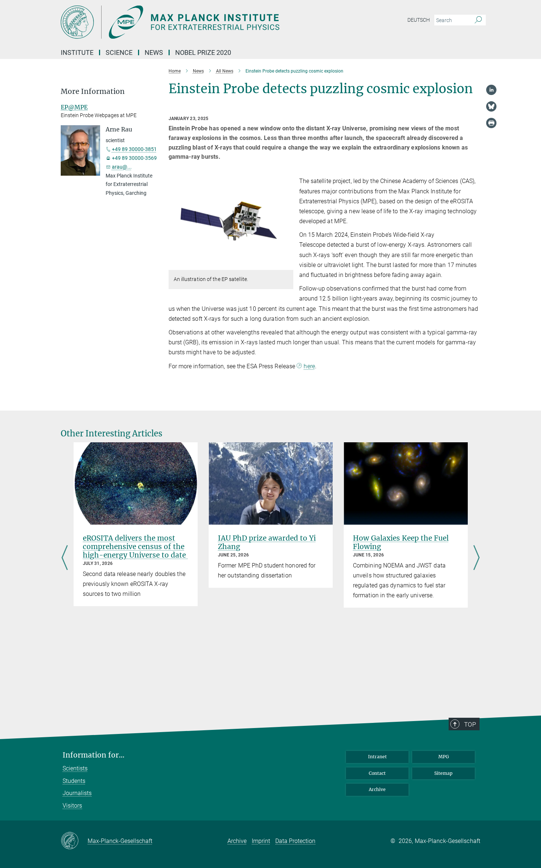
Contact (377, 773)
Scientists (75, 768)
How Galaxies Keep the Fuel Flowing (401, 542)
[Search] (478, 20)
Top (470, 724)
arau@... (122, 167)
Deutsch (418, 20)
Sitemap (443, 773)
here (309, 366)
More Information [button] (93, 91)
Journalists (77, 793)
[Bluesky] (491, 106)
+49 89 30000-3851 (134, 149)
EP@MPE (74, 107)
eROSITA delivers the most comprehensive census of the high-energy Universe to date (135, 546)
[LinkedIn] (491, 89)
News (154, 52)
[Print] (491, 123)
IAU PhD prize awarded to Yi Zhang (267, 542)
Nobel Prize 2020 (203, 52)
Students (74, 780)
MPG (443, 756)
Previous (64, 558)
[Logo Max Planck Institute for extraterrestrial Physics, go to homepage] (199, 22)
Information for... (93, 755)
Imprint (261, 840)
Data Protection (295, 840)
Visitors (72, 805)
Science (119, 52)
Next (476, 558)
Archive (377, 789)
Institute (77, 52)
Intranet (377, 756)
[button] (286, 264)
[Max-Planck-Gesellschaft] (74, 841)
